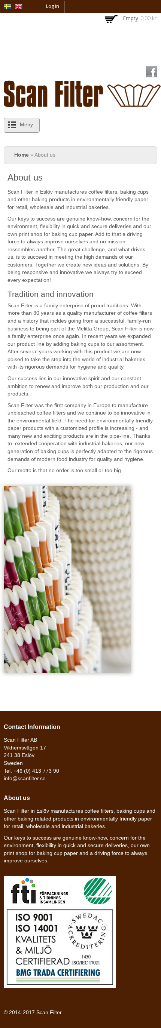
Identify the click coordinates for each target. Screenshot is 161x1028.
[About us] (18, 6)
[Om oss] (7, 5)
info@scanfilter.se (25, 778)
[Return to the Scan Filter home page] (82, 102)
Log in (52, 6)
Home (21, 155)
